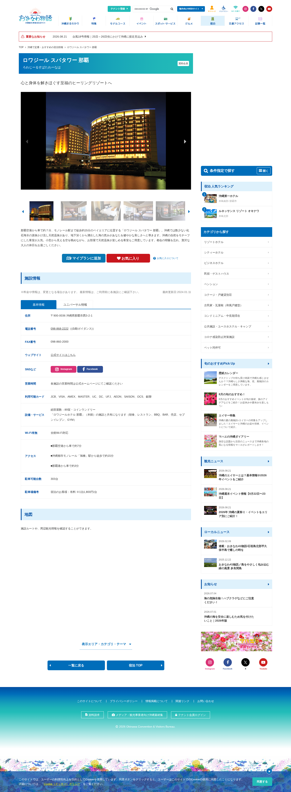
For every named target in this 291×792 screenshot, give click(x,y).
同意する (262, 781)
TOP (21, 47)
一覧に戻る (76, 665)
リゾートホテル (213, 242)
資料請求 (94, 714)
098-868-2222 (59, 328)
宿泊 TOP (136, 665)
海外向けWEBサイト (189, 9)
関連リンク (182, 701)
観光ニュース (213, 461)
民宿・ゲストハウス (216, 273)
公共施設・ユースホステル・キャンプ (227, 326)
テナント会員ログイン (192, 714)
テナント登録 (118, 8)
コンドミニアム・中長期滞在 (222, 315)
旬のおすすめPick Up (219, 363)
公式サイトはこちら (63, 354)
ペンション (211, 284)
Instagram (66, 369)
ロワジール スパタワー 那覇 (82, 47)
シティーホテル (213, 252)
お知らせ (210, 584)
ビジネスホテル (213, 263)
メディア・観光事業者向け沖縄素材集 (139, 714)
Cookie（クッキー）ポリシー (62, 783)
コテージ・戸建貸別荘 (218, 294)
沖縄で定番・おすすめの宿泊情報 (45, 47)
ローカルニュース (217, 532)
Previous (27, 141)
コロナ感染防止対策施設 (219, 336)
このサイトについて (89, 701)
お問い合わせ (205, 701)
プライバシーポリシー (124, 701)
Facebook (92, 369)
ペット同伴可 (212, 347)
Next (185, 141)
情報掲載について (157, 701)
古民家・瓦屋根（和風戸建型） (223, 305)
